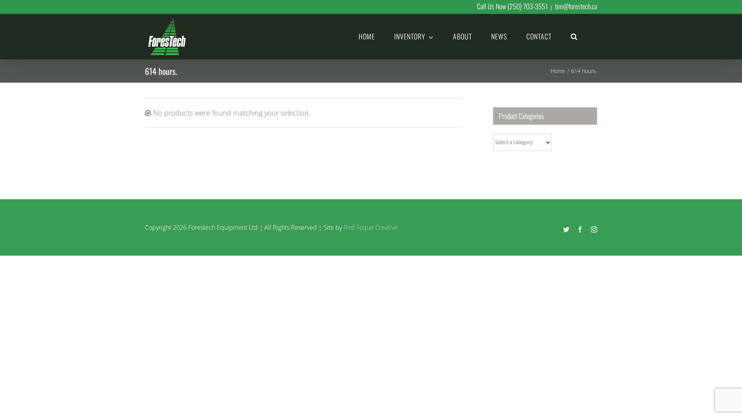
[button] (574, 36)
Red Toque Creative (371, 227)
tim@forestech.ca (576, 6)
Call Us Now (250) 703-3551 (512, 6)
